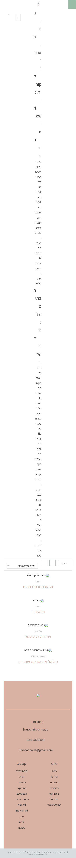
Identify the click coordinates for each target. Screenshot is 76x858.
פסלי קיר (38, 179)
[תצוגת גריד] (52, 563)
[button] (18, 12)
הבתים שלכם (37, 310)
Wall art (38, 205)
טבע (39, 248)
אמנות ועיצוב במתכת (38, 230)
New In (37, 120)
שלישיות (38, 255)
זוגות (38, 243)
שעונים (38, 271)
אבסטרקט (38, 215)
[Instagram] (55, 12)
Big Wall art (38, 192)
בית (39, 367)
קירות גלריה (38, 169)
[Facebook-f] (67, 12)
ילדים (38, 263)
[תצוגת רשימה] (45, 563)
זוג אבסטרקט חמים (38, 587)
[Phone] (67, 22)
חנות (38, 403)
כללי (38, 161)
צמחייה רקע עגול (38, 636)
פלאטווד (38, 612)
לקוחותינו (37, 88)
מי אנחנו (37, 52)
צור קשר (37, 349)
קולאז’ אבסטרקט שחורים (38, 661)
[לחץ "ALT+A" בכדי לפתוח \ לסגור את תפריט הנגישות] (72, 4)
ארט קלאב (38, 281)
